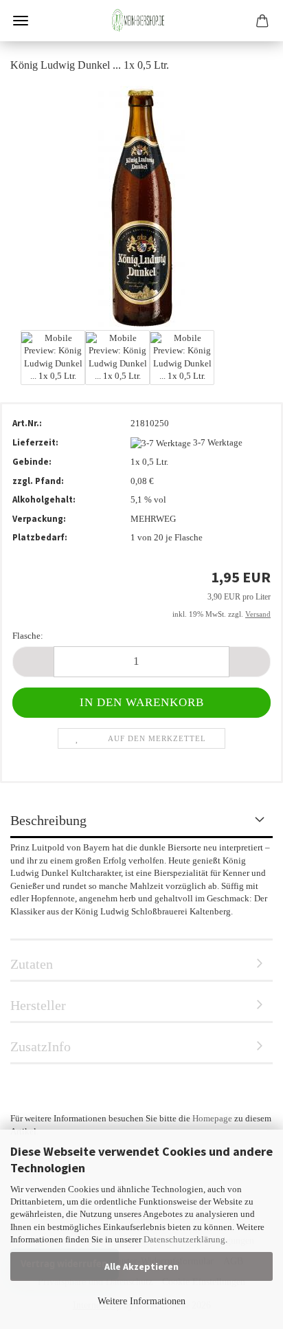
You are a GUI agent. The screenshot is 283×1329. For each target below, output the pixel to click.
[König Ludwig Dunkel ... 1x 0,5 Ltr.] (141, 205)
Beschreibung (48, 820)
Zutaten (31, 963)
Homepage (212, 1118)
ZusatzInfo (40, 1046)
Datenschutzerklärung (184, 1239)
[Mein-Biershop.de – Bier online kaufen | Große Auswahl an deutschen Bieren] (141, 20)
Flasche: (27, 635)
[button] (33, 661)
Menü (20, 20)
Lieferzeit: (35, 442)
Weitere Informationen (141, 1301)
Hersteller (38, 1005)
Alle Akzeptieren (141, 1266)
